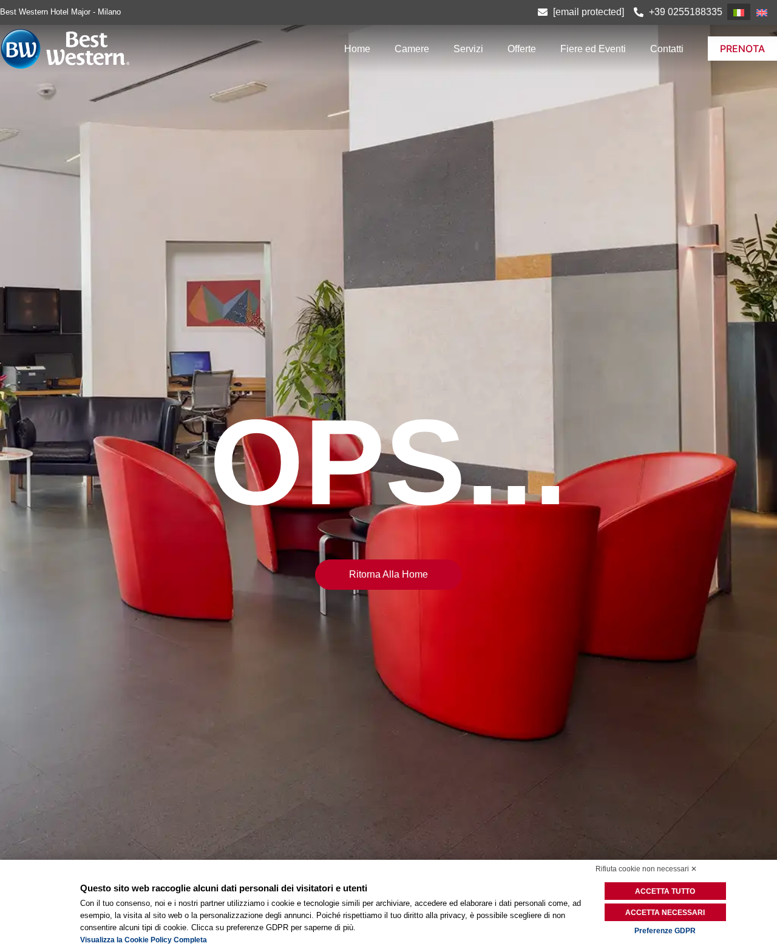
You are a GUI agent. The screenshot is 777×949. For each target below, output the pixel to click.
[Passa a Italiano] (738, 12)
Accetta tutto (665, 891)
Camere (412, 49)
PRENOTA (742, 48)
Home (357, 49)
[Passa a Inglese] (761, 12)
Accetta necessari (665, 912)
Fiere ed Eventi (593, 49)
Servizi (468, 49)
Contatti (667, 49)
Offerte (521, 49)
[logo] (116, 49)
